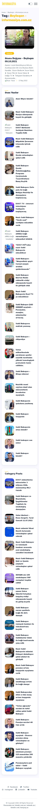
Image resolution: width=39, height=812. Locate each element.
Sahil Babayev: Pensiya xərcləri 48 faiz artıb (24, 722)
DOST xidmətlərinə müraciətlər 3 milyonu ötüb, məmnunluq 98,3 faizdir (24, 485)
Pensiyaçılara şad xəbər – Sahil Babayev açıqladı (24, 765)
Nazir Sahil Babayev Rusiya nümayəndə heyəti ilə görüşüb (25, 114)
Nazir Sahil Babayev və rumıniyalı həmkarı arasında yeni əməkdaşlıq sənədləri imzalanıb (25, 547)
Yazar (13, 80)
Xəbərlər (9, 53)
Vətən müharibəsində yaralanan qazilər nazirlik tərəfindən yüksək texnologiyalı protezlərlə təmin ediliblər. (25, 358)
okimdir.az (31, 805)
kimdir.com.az (20, 805)
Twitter (26, 787)
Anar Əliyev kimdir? (24, 99)
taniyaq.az (24, 808)
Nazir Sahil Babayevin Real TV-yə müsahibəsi (25, 294)
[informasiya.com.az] (9, 4)
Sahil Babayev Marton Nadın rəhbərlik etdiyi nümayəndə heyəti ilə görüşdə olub (24, 280)
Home (4, 12)
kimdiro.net (15, 808)
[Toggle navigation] (35, 4)
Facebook (13, 787)
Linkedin (21, 789)
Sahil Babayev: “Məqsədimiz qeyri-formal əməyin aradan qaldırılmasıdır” (24, 264)
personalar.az (9, 805)
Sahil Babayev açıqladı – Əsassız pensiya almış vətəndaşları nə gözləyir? (24, 738)
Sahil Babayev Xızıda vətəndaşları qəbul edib (24, 155)
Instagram (8, 789)
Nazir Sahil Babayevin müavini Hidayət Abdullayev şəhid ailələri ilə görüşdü (24, 654)
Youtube (33, 789)
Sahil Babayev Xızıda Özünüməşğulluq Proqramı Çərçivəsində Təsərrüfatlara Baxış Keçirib (23, 173)
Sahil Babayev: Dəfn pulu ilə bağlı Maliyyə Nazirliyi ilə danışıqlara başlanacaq (25, 192)
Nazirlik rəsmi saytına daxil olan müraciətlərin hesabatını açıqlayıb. (24, 389)
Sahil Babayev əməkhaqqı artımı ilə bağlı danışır (24, 681)
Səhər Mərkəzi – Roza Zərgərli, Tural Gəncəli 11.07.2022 (24, 517)
